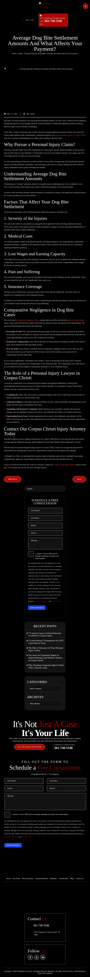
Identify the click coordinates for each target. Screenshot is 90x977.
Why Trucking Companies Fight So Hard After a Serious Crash (46, 666)
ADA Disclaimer (79, 971)
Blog (20, 54)
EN (27, 20)
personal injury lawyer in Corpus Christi (70, 135)
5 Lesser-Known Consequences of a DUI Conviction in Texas (45, 641)
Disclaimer (51, 971)
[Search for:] (45, 489)
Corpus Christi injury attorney (64, 465)
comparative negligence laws (27, 320)
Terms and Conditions (45, 973)
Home (14, 54)
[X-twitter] (36, 957)
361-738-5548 (53, 21)
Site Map (59, 971)
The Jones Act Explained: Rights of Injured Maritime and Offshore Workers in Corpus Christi (45, 657)
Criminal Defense (41, 878)
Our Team (16, 878)
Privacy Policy (56, 601)
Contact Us (80, 878)
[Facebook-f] (30, 957)
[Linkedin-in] (42, 957)
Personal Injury (27, 878)
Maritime (53, 878)
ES (32, 20)
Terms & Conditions (41, 601)
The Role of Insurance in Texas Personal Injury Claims (45, 649)
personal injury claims (76, 320)
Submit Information (36, 608)
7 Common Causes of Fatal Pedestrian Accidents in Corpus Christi (44, 634)
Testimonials (63, 878)
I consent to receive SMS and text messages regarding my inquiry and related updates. (47, 556)
